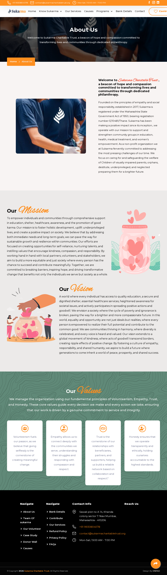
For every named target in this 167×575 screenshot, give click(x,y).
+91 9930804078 (20, 3)
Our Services (73, 11)
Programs (103, 11)
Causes (88, 11)
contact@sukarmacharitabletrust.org (52, 3)
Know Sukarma (49, 11)
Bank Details (124, 11)
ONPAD (156, 571)
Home (32, 11)
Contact (140, 11)
